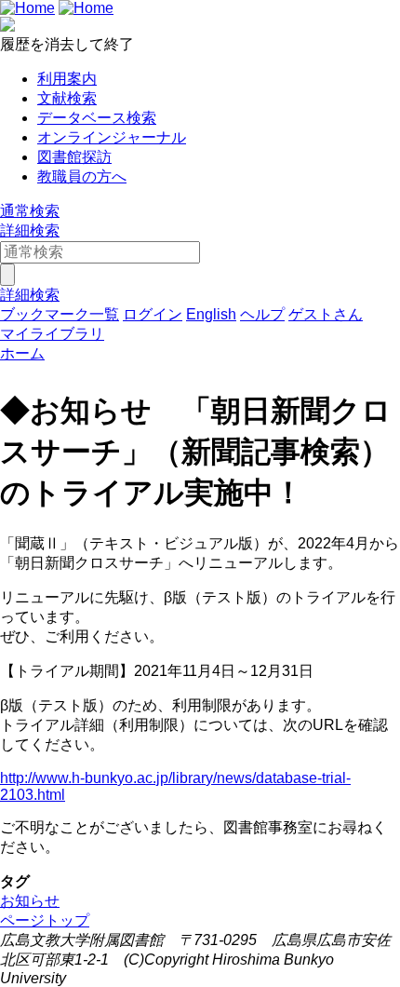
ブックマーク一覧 (59, 314)
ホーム (22, 353)
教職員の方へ (82, 176)
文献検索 (67, 98)
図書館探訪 (74, 157)
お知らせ (30, 901)
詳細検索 (30, 230)
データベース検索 (96, 118)
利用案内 (67, 79)
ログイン (152, 314)
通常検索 (30, 211)
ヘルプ (262, 314)
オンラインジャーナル (111, 137)
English (211, 314)
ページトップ (44, 920)
